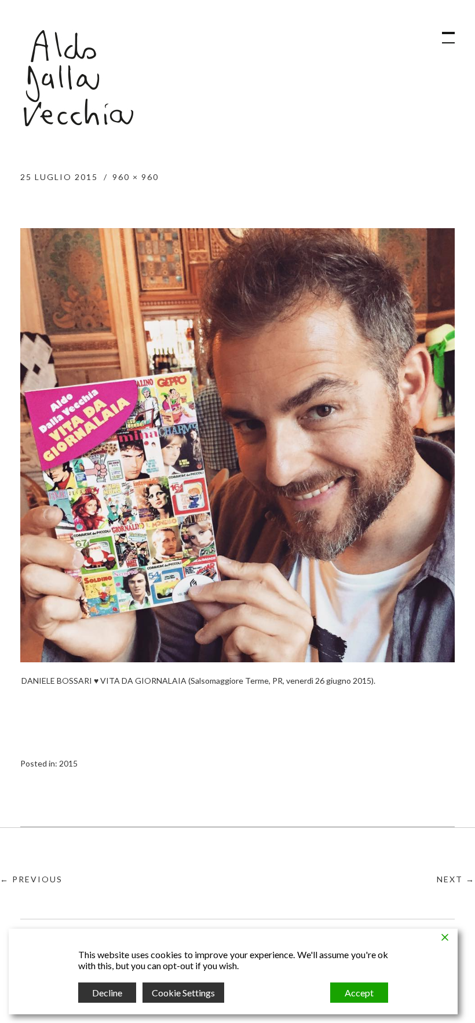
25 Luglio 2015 (59, 177)
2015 (68, 763)
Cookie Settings (183, 992)
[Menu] (443, 31)
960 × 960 (135, 177)
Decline (107, 992)
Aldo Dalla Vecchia (78, 78)
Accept (359, 992)
